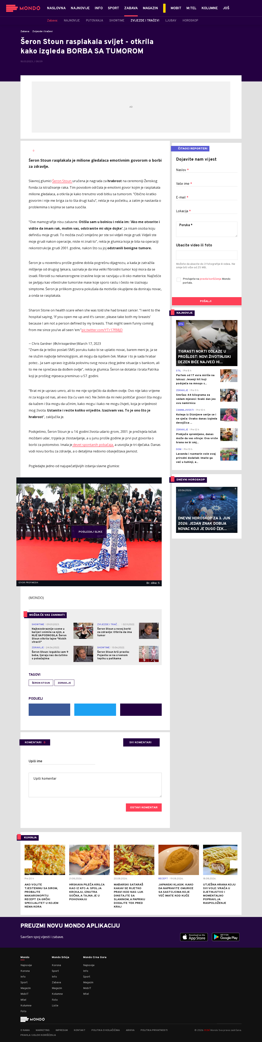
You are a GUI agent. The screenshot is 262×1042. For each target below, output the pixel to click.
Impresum (62, 1030)
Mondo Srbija (60, 957)
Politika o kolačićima (105, 1030)
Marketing (43, 1030)
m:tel (207, 1030)
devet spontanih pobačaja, (93, 444)
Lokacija (183, 211)
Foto (23, 1011)
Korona (25, 971)
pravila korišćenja (211, 279)
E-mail (182, 197)
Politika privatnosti (154, 1030)
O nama (25, 1030)
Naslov (182, 170)
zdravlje (64, 683)
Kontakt (79, 1030)
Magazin (25, 988)
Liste (55, 1005)
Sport (24, 982)
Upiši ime (35, 761)
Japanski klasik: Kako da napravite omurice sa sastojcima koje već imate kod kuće (175, 890)
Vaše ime (184, 184)
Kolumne (26, 1005)
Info (23, 977)
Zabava (24, 31)
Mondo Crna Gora (94, 957)
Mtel (23, 1000)
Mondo (24, 957)
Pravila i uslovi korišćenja (38, 1035)
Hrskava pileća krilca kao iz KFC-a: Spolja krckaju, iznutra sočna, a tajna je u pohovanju (86, 892)
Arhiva (130, 1030)
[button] (28, 864)
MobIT (24, 994)
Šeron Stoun (62, 181)
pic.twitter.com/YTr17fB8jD (102, 330)
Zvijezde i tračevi (42, 31)
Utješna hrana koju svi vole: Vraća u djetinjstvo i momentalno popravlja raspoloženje (219, 894)
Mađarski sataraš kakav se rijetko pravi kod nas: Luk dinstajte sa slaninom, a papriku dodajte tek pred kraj (129, 896)
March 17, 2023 (89, 343)
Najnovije (26, 965)
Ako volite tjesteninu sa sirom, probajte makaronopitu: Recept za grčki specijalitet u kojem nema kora (41, 896)
